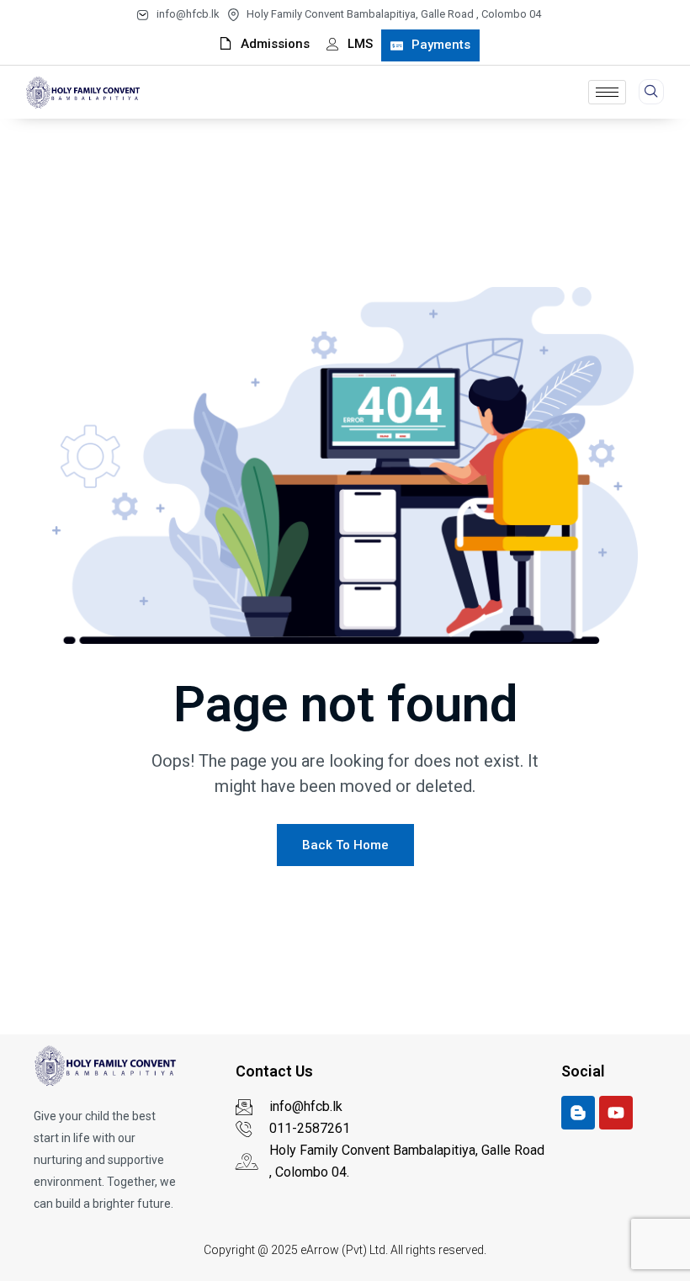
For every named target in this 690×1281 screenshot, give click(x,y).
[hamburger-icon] (607, 92)
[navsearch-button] (651, 91)
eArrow (319, 1250)
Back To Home (345, 845)
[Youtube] (616, 1113)
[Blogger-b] (578, 1113)
